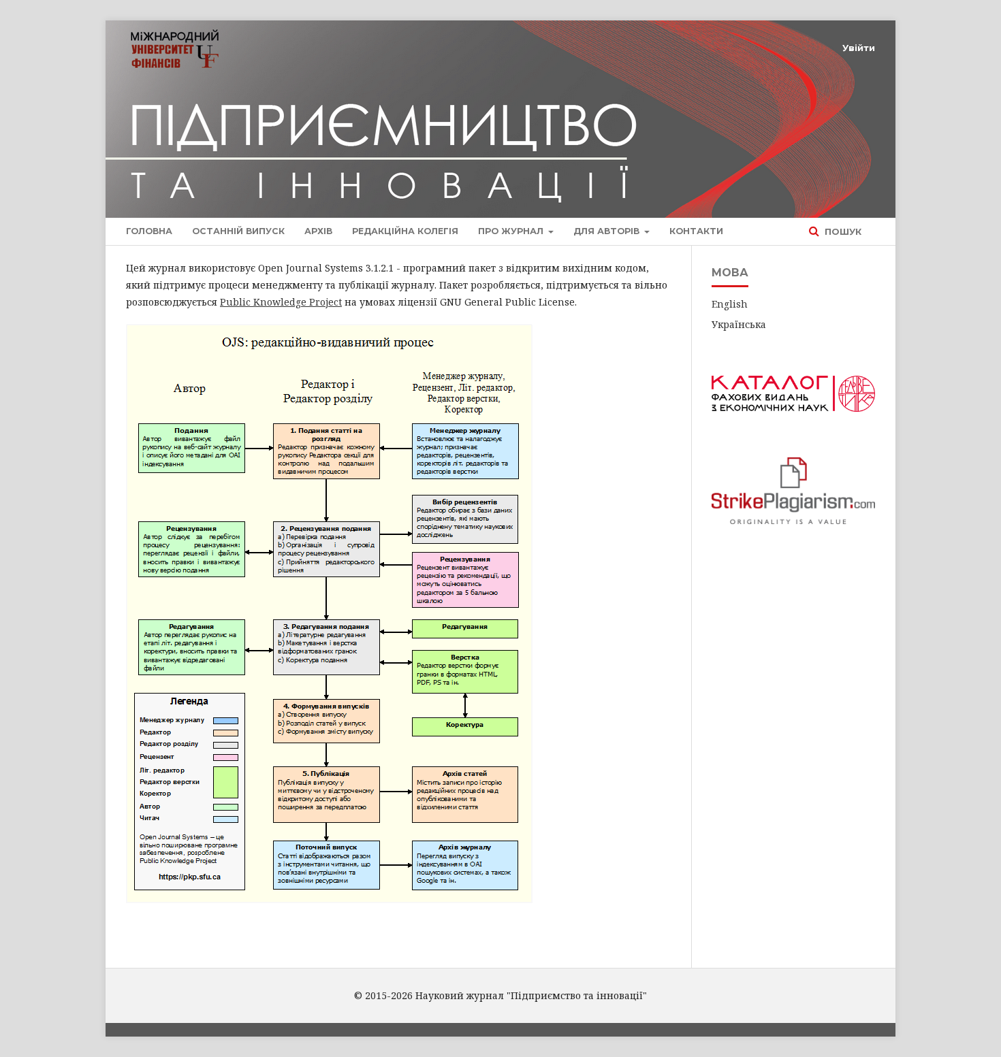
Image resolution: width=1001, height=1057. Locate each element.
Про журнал (512, 231)
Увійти (858, 47)
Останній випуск (238, 231)
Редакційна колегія (405, 231)
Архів (318, 231)
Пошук (841, 231)
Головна (149, 231)
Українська (739, 324)
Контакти (696, 231)
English (730, 303)
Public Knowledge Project (281, 301)
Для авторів (607, 231)
